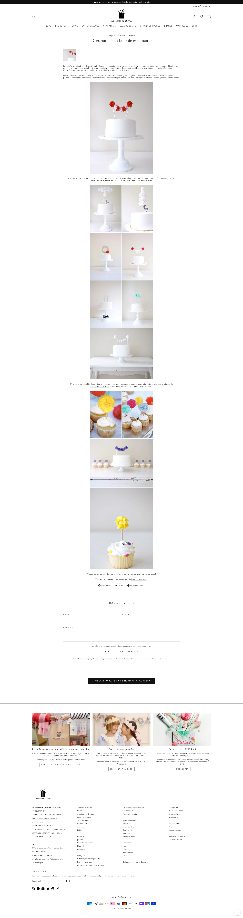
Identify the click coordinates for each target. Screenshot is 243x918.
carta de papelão (82, 384)
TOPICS (74, 26)
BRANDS (168, 26)
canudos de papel (97, 178)
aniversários (127, 833)
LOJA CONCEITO (128, 26)
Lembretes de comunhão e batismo (90, 865)
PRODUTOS (61, 26)
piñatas (80, 840)
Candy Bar (81, 856)
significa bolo (82, 824)
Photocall (80, 846)
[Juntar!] (68, 881)
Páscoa (125, 856)
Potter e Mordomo (139, 579)
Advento (126, 849)
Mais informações (121, 769)
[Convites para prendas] (122, 729)
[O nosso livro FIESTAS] (182, 729)
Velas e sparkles (83, 820)
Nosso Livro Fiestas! (176, 811)
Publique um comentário (121, 651)
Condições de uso (175, 840)
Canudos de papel (84, 817)
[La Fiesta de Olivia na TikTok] (57, 888)
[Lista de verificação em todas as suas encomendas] (61, 729)
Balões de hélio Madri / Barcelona (135, 862)
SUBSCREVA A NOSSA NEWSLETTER (60, 765)
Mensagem (69, 627)
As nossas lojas (174, 814)
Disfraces (80, 836)
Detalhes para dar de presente (88, 859)
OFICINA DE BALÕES (150, 26)
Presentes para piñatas (85, 843)
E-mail (125, 614)
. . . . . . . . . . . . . (81, 827)
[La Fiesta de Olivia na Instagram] (33, 888)
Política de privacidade (103, 659)
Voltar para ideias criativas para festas (123, 681)
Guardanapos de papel (85, 814)
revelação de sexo (129, 827)
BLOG (195, 26)
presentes (81, 849)
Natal (125, 846)
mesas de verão (129, 836)
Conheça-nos (174, 808)
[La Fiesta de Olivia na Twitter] (47, 888)
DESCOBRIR (182, 769)
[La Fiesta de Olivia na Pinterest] (52, 888)
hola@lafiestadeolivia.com (47, 818)
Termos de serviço (152, 659)
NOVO (48, 26)
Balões (79, 830)
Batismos (126, 824)
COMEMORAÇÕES (90, 26)
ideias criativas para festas (125, 36)
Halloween (127, 843)
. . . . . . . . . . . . (127, 859)
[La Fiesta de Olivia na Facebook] (38, 888)
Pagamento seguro (176, 830)
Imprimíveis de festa (84, 862)
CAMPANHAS (109, 26)
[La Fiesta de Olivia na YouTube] (43, 888)
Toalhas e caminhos (84, 808)
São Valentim (128, 852)
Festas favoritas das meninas (134, 808)
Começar (110, 36)
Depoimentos (174, 817)
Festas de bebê (128, 811)
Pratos (79, 811)
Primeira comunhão (130, 820)
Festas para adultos (130, 814)
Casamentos (127, 830)
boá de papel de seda (99, 386)
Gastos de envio (174, 824)
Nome (66, 614)
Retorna (171, 827)
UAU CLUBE (182, 26)
